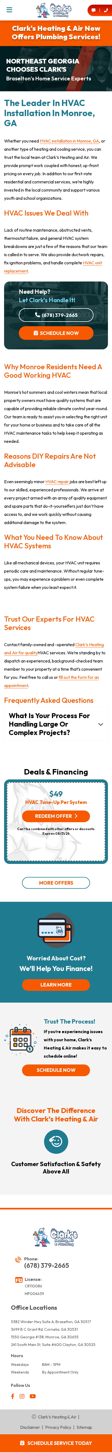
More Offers (56, 883)
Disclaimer (30, 1427)
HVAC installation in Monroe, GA (69, 141)
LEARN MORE (56, 985)
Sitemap (84, 1427)
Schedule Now (59, 333)
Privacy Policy (58, 1427)
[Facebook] (13, 1396)
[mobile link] (93, 10)
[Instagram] (22, 1396)
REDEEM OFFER (53, 816)
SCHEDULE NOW (56, 1070)
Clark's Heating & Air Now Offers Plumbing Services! (56, 32)
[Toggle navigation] (9, 10)
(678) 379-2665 (59, 315)
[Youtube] (33, 1396)
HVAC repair (57, 481)
